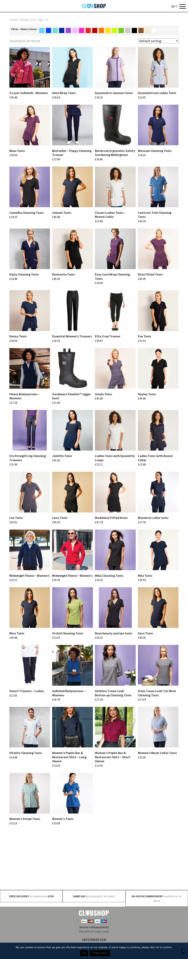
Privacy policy (99, 952)
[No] (183, 951)
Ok (84, 952)
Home (13, 20)
